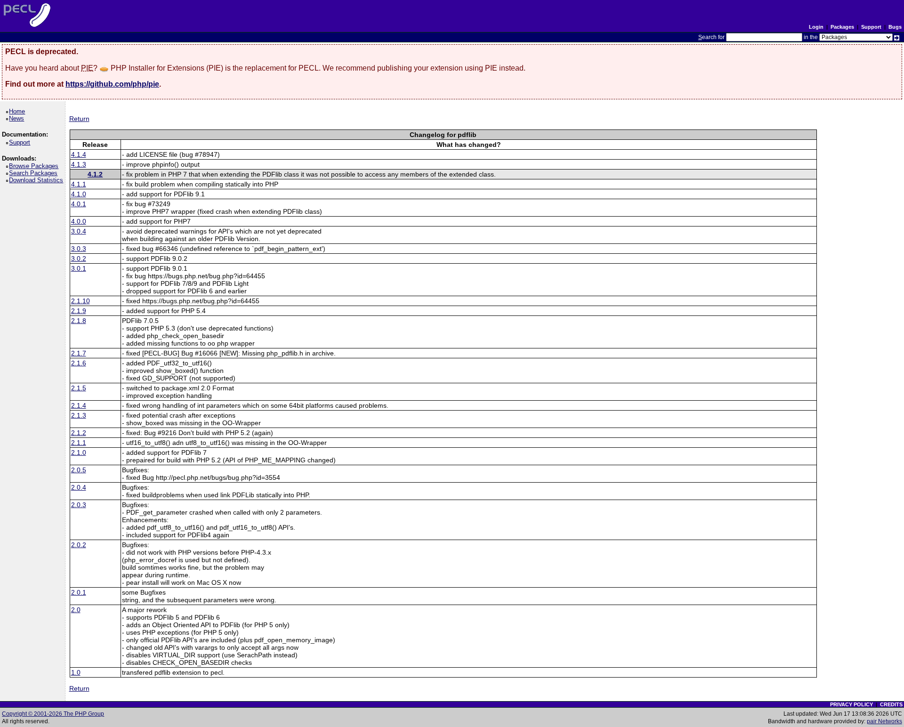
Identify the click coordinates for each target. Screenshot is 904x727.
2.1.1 (78, 442)
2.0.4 (78, 487)
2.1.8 (78, 320)
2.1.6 (78, 363)
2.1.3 (78, 415)
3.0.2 (78, 258)
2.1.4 (78, 405)
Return (79, 118)
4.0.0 (78, 221)
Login (816, 27)
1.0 (76, 672)
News (18, 118)
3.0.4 (78, 231)
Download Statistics (38, 180)
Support (871, 27)
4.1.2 (95, 174)
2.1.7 (78, 353)
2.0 (76, 610)
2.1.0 (78, 452)
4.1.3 (78, 164)
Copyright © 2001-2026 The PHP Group (53, 714)
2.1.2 (78, 432)
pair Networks (884, 721)
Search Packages (35, 173)
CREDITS (891, 704)
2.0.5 (78, 470)
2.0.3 (78, 505)
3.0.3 (78, 248)
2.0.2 (78, 545)
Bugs (895, 27)
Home (18, 111)
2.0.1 (78, 592)
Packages (842, 27)
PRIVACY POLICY (851, 704)
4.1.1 (78, 184)
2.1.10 (80, 301)
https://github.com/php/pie (112, 84)
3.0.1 (78, 268)
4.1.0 (78, 194)
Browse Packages (35, 166)
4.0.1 (78, 204)
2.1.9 (78, 311)
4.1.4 (78, 154)
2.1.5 (78, 388)
